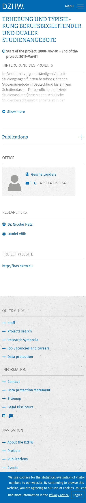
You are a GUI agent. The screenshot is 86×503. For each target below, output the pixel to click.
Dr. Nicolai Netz (20, 224)
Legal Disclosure (20, 407)
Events (12, 468)
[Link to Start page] (13, 6)
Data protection (20, 357)
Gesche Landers (43, 174)
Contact (13, 382)
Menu (69, 6)
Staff (11, 323)
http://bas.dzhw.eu (17, 266)
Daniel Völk (17, 234)
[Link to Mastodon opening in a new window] (14, 416)
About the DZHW (20, 442)
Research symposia (22, 340)
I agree (77, 495)
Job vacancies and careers (28, 348)
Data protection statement (28, 390)
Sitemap (14, 398)
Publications (17, 459)
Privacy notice (59, 495)
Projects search (19, 331)
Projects (13, 451)
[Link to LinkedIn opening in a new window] (4, 416)
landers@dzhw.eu (28, 184)
